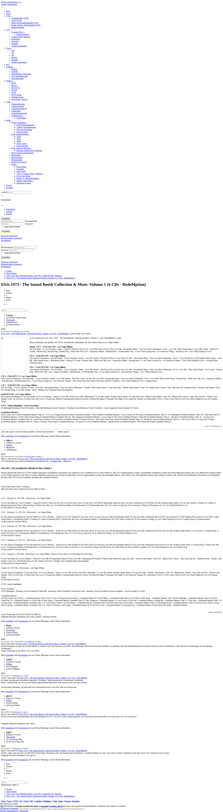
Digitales (47, 801)
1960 (19, 141)
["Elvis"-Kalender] (26, 123)
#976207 (17, 331)
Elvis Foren (21, 171)
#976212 (31, 642)
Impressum (24, 811)
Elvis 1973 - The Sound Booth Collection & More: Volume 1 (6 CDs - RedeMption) (35, 334)
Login (3, 4)
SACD (14, 90)
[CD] (10, 30)
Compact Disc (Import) (20, 37)
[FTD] (11, 16)
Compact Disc (17, 32)
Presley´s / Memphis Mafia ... (28, 178)
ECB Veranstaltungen (25, 125)
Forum (9, 185)
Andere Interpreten (19, 46)
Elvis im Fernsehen (24, 130)
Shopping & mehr (24, 183)
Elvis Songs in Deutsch (20, 148)
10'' (12, 53)
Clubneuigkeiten (18, 104)
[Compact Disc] (24, 32)
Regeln (9, 214)
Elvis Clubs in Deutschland (22, 153)
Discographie (16, 157)
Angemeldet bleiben (12, 227)
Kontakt (9, 188)
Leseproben (21, 118)
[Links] (17, 165)
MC (7, 64)
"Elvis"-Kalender (18, 123)
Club (8, 102)
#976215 (17, 676)
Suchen (4, 192)
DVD (13, 83)
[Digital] (13, 81)
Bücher (14, 69)
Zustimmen (4, 808)
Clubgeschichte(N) (19, 109)
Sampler (14, 44)
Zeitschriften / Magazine (21, 74)
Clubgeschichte (17, 106)
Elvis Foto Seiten (23, 176)
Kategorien (10, 209)
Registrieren (12, 4)
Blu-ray (14, 85)
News (8, 13)
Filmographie (16, 160)
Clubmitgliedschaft (19, 113)
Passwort (29, 224)
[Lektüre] (14, 67)
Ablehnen (14, 808)
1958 (19, 136)
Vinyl (8, 48)
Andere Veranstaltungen (26, 127)
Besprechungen (17, 27)
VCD (13, 92)
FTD (8, 16)
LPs (13, 51)
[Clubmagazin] (23, 116)
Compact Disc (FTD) (20, 18)
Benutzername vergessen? (11, 238)
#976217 (17, 748)
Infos (8, 120)
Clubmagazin (16, 116)
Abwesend (10, 320)
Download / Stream (19, 99)
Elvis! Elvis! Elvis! (19, 162)
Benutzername (31, 221)
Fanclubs (20, 169)
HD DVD (15, 88)
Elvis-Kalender (17, 78)
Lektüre (9, 67)
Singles (14, 58)
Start (8, 11)
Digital (9, 81)
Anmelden (6, 231)
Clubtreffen (16, 111)
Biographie (15, 155)
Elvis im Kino (22, 132)
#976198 (31, 457)
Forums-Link (55, 461)
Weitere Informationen (9, 811)
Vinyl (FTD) (16, 20)
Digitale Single (17, 97)
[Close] (2, 205)
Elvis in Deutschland (19, 134)
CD (7, 30)
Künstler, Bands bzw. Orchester (29, 150)
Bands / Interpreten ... (25, 181)
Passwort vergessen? (9, 236)
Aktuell (9, 211)
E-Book (14, 71)
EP (12, 55)
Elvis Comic (22, 143)
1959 (19, 139)
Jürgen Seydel (22, 146)
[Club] (11, 102)
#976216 (17, 712)
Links (13, 164)
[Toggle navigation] (2, 195)
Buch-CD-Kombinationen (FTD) (24, 23)
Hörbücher (15, 39)
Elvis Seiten (21, 167)
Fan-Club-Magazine (19, 76)
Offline (9, 445)
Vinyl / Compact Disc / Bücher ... (30, 174)
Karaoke (14, 41)
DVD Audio (16, 95)
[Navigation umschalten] (2, 7)
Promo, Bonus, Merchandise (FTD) (25, 25)
